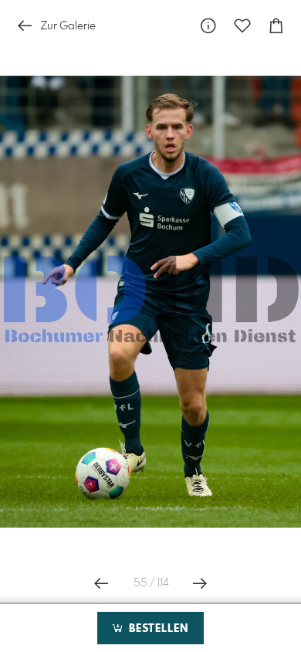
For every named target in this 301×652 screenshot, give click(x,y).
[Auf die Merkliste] (242, 25)
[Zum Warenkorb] (276, 25)
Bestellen (156, 628)
